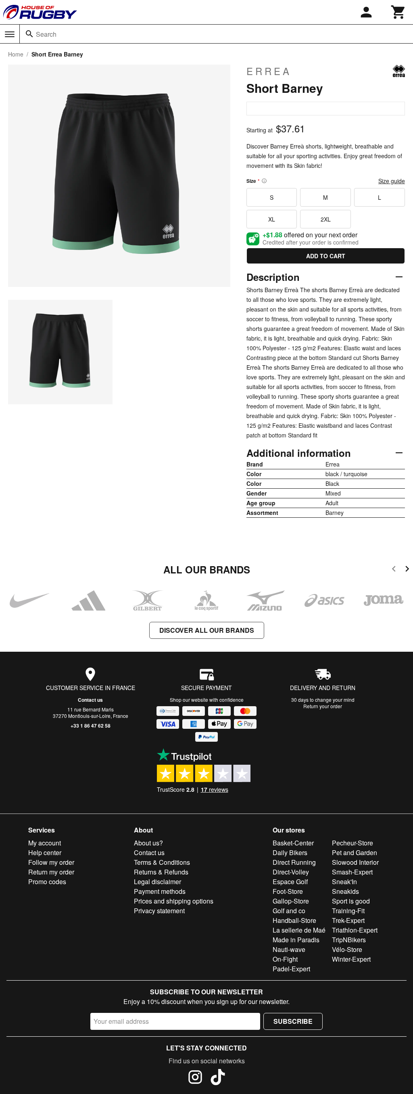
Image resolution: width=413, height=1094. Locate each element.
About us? (148, 842)
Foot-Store (288, 891)
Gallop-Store (291, 901)
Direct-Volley (291, 871)
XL (271, 219)
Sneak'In (344, 881)
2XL (326, 219)
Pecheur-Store (352, 842)
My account (44, 842)
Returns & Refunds (161, 871)
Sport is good (351, 901)
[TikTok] (218, 1078)
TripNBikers (349, 939)
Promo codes (47, 881)
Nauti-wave (289, 949)
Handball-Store (294, 920)
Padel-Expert (291, 968)
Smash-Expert (352, 871)
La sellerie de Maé (299, 930)
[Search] (29, 34)
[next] (407, 570)
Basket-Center (293, 842)
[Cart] (398, 12)
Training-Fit (348, 910)
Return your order (322, 706)
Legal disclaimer (157, 881)
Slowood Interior (355, 862)
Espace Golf (290, 881)
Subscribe (293, 1021)
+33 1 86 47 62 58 (91, 725)
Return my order (51, 871)
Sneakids (345, 891)
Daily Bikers (290, 852)
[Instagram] (195, 1078)
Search (46, 34)
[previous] (394, 570)
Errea (269, 71)
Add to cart (325, 256)
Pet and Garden (354, 852)
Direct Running (294, 862)
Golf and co (289, 910)
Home (15, 54)
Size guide (391, 181)
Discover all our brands (206, 630)
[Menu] (9, 34)
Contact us (90, 700)
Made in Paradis (296, 939)
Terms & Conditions (162, 862)
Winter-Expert (351, 959)
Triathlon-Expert (355, 930)
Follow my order (51, 862)
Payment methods (160, 891)
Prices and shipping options (173, 901)
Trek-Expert (348, 920)
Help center (44, 852)
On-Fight (285, 959)
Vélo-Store (347, 949)
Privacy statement (159, 910)
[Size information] (264, 181)
